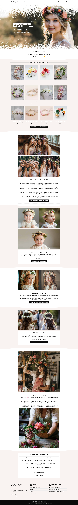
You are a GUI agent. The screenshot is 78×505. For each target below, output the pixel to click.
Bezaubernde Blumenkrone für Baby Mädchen (46, 122)
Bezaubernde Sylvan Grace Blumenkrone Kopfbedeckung (18, 122)
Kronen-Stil (27, 1)
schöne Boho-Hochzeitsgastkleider (49, 193)
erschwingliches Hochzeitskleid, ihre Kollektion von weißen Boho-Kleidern (33, 196)
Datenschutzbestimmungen (54, 489)
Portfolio (31, 491)
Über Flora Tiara (33, 493)
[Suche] (64, 2)
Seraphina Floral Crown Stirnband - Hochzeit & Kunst (32, 81)
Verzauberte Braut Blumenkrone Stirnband (60, 101)
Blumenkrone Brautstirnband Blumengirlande (18, 101)
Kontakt (31, 489)
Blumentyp (39, 1)
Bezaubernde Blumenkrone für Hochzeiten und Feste (18, 81)
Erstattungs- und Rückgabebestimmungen (56, 491)
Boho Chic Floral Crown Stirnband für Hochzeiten (46, 81)
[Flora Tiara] (15, 2)
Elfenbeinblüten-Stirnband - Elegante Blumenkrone (32, 101)
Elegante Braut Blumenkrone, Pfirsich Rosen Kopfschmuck (60, 81)
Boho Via (54, 192)
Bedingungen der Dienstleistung (54, 487)
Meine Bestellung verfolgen (35, 487)
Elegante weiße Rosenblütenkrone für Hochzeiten (46, 101)
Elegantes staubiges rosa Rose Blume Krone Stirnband (32, 122)
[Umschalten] (25, 458)
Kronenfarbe (33, 1)
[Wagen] (66, 2)
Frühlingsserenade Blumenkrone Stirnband (60, 122)
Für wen (22, 1)
